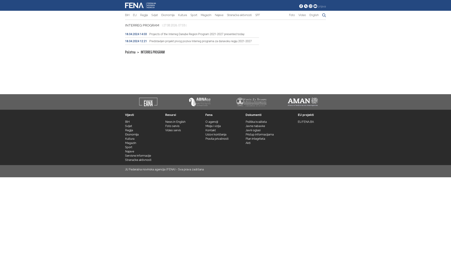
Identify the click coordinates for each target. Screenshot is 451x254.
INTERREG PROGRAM (153, 52)
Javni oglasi (253, 130)
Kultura (182, 15)
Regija (144, 15)
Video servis (173, 130)
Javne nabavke (255, 126)
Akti (248, 143)
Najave (219, 15)
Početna (130, 52)
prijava (322, 6)
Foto (292, 15)
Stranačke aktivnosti (239, 15)
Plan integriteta (255, 138)
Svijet (154, 15)
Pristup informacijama (260, 134)
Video (302, 15)
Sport (193, 15)
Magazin (206, 15)
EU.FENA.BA (306, 121)
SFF (257, 15)
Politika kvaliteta (256, 121)
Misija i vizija (213, 126)
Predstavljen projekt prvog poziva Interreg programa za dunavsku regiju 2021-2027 (188, 41)
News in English (175, 121)
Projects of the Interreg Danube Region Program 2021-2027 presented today (185, 34)
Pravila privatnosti (216, 138)
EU (135, 15)
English (314, 15)
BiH (127, 15)
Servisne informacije (138, 155)
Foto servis (172, 126)
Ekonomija (168, 15)
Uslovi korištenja (215, 134)
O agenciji (211, 121)
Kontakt (210, 130)
